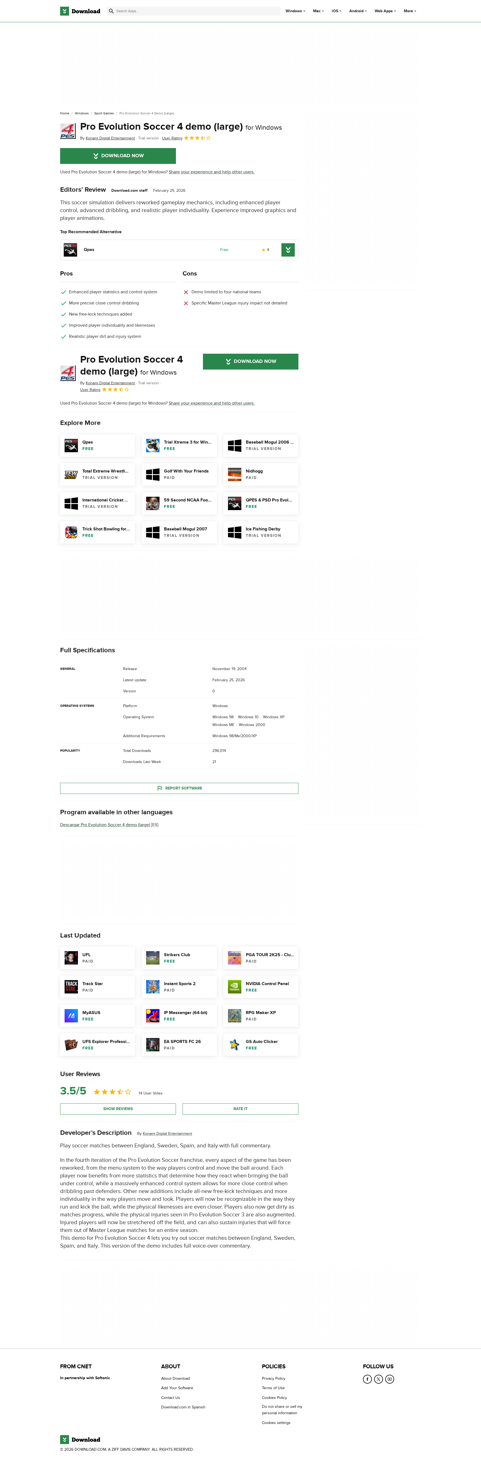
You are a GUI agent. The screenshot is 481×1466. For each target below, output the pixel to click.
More (408, 11)
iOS (335, 11)
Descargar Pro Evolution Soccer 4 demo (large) (105, 825)
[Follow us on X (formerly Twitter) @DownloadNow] (378, 1379)
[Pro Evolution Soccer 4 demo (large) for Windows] (68, 131)
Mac (317, 11)
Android (356, 11)
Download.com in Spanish (183, 1407)
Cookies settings (276, 1422)
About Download (175, 1378)
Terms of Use (273, 1388)
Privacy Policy (273, 1378)
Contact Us (170, 1397)
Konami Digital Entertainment (167, 1133)
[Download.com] (80, 11)
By (107, 138)
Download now (122, 156)
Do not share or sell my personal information (282, 1409)
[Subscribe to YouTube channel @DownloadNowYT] (389, 1379)
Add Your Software (177, 1388)
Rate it (240, 1108)
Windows (294, 11)
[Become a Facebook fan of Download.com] (367, 1379)
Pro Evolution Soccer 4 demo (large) (181, 126)
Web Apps (384, 11)
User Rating (172, 138)
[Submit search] (111, 11)
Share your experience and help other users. (212, 172)
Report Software (183, 788)
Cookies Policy (274, 1397)
